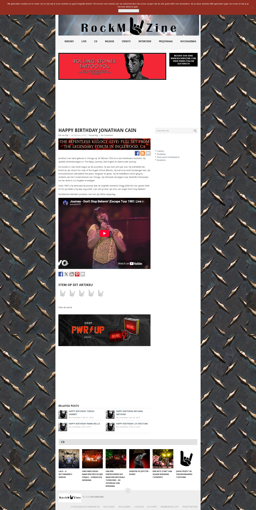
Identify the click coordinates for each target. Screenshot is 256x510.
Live (83, 41)
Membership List (170, 507)
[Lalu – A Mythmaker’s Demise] (69, 458)
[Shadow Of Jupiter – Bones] (139, 458)
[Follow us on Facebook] (137, 153)
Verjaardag (93, 135)
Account (152, 507)
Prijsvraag (166, 41)
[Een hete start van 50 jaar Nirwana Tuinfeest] (163, 458)
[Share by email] (82, 274)
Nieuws (69, 41)
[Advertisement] (128, 102)
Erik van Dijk (63, 135)
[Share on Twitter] (66, 274)
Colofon (160, 151)
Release (109, 41)
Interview (144, 41)
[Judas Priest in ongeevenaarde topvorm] (186, 458)
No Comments (107, 135)
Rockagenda (188, 41)
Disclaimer (161, 154)
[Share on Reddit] (71, 274)
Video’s (126, 41)
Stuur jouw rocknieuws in (168, 157)
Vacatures (161, 160)
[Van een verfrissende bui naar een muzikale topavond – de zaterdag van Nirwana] (116, 458)
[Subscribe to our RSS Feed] (142, 153)
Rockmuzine (97, 497)
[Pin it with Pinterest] (77, 274)
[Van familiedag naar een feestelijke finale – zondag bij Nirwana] (92, 458)
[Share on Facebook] (60, 274)
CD (95, 41)
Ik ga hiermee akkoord (129, 11)
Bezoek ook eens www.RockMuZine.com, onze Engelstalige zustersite (183, 59)
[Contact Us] (148, 153)
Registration (190, 507)
